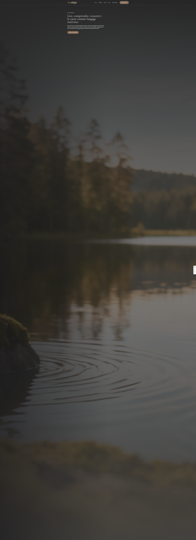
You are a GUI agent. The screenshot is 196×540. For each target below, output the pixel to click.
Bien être (100, 2)
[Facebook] (194, 267)
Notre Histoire (115, 2)
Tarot (96, 2)
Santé (105, 2)
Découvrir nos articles (73, 32)
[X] (194, 272)
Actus (109, 2)
